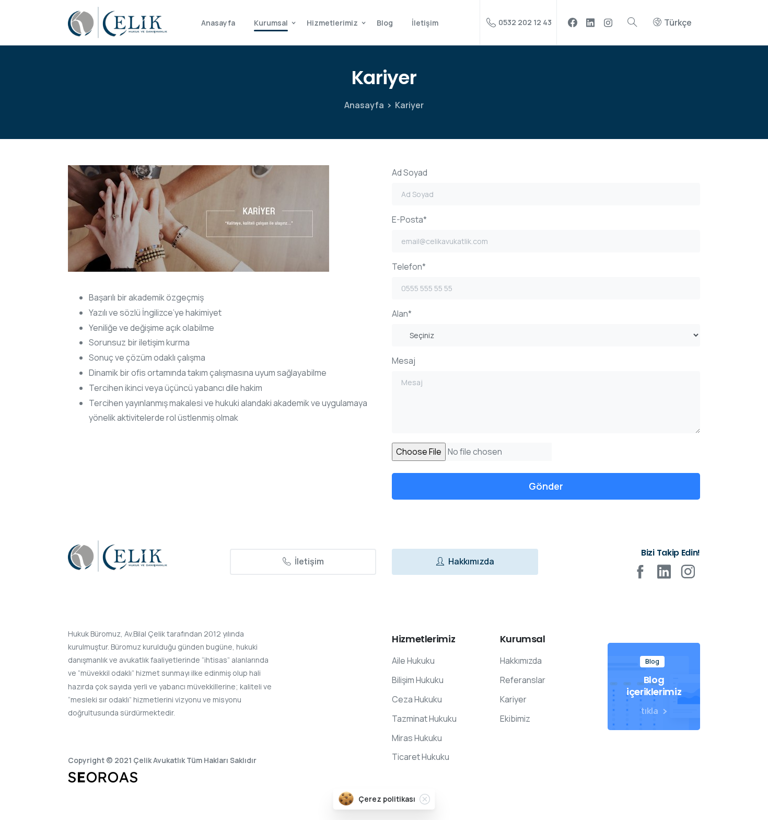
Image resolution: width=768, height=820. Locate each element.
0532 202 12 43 (525, 22)
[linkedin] (590, 22)
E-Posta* (409, 219)
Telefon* (409, 266)
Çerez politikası (386, 799)
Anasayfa (364, 105)
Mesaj (403, 360)
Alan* (402, 313)
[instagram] (608, 22)
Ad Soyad (409, 172)
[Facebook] (572, 22)
